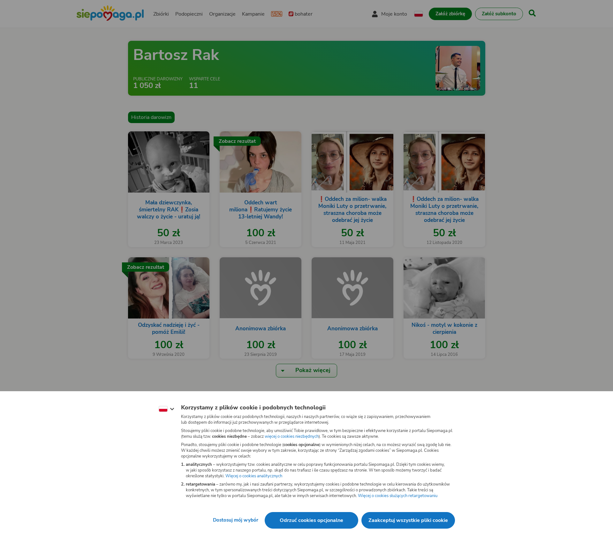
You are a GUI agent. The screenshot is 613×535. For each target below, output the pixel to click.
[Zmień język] (166, 409)
